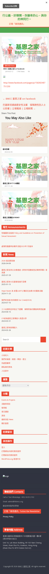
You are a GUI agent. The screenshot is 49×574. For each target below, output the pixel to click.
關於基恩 (5, 423)
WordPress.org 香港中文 (11, 459)
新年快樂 (6, 149)
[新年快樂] (25, 124)
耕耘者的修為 (7, 367)
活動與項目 (6, 404)
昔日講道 (5, 412)
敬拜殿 (4, 408)
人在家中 (5, 371)
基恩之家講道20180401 (11, 217)
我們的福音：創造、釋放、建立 (14, 359)
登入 (3, 447)
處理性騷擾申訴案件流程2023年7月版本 (17, 246)
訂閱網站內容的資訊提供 (11, 451)
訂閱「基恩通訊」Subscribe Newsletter (22, 511)
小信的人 (5, 355)
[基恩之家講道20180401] (25, 192)
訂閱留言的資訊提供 (9, 455)
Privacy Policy (8, 517)
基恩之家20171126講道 (11, 183)
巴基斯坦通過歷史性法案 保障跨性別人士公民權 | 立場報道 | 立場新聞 (24, 107)
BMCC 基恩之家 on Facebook (19, 98)
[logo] (6, 476)
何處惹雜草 (6, 363)
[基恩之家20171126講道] (25, 158)
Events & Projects (8, 400)
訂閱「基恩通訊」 (17, 24)
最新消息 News (10, 66)
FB (29, 71)
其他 (3, 416)
